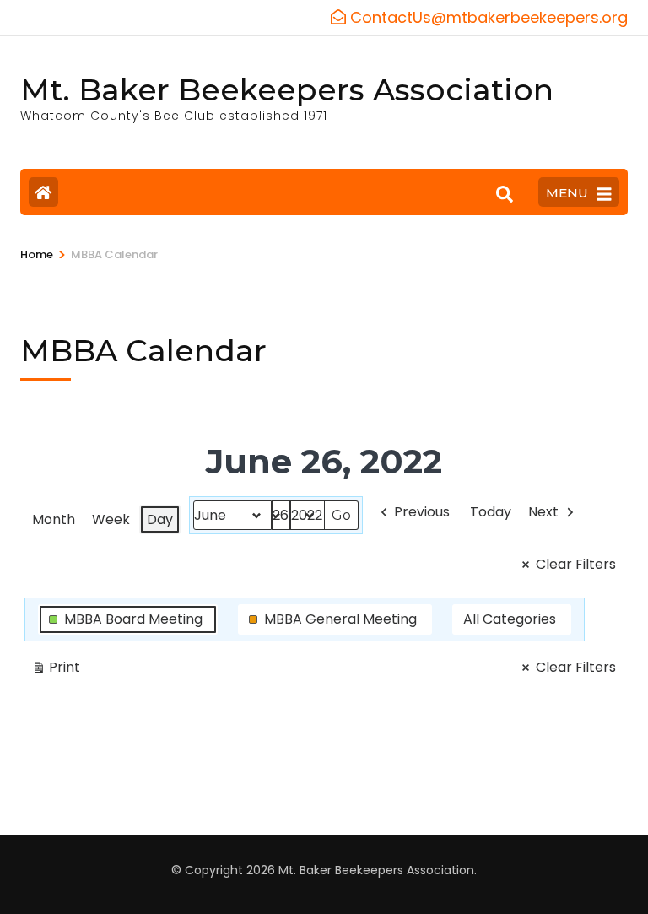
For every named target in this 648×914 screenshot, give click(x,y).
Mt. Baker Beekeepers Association (287, 89)
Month (53, 519)
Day (160, 519)
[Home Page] (43, 192)
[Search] (504, 194)
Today (490, 512)
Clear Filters (576, 564)
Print (55, 670)
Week (111, 519)
